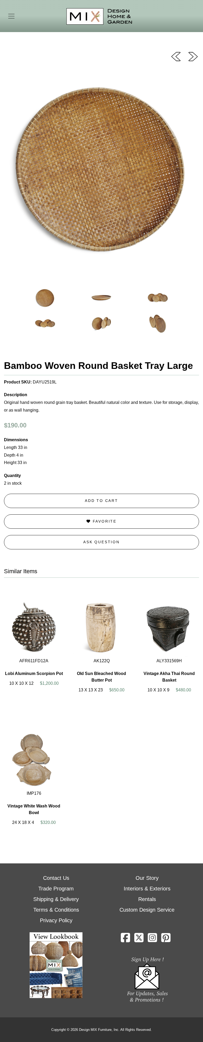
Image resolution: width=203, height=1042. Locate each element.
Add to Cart (101, 500)
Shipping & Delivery (56, 899)
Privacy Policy (56, 920)
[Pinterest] (165, 940)
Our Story (147, 878)
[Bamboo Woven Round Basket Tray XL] (176, 56)
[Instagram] (152, 940)
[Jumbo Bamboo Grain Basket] (193, 56)
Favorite (104, 521)
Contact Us (56, 878)
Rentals (147, 899)
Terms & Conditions (56, 910)
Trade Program (56, 888)
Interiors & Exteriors (147, 888)
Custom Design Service (146, 910)
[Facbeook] (125, 940)
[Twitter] (139, 940)
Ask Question (101, 542)
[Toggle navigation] (11, 16)
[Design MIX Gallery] (99, 16)
